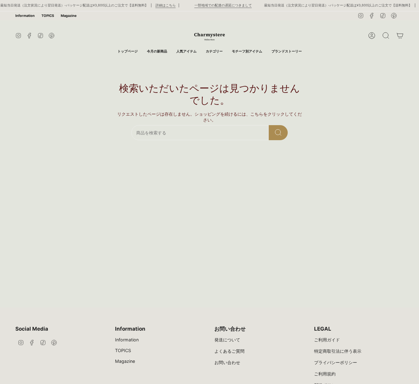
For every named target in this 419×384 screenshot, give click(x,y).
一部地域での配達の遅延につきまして (223, 5)
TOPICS (47, 15)
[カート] (400, 35)
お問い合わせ (227, 362)
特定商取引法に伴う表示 (337, 351)
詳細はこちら (166, 5)
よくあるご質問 (229, 351)
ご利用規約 (325, 373)
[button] (214, 51)
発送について (227, 339)
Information (25, 15)
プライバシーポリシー (335, 362)
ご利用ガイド (327, 339)
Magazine (69, 15)
